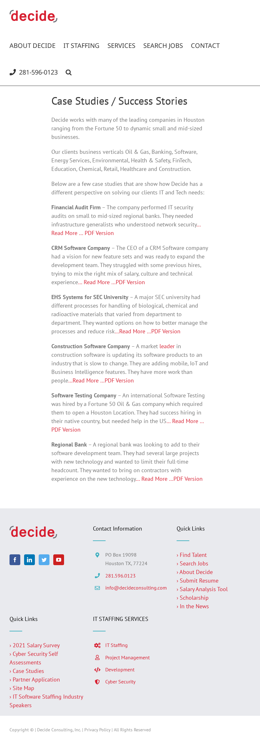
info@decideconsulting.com (136, 587)
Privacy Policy (97, 730)
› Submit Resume (197, 580)
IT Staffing (116, 645)
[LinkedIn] (29, 559)
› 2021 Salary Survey (35, 645)
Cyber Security (120, 681)
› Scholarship (193, 597)
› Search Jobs (192, 563)
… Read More (94, 282)
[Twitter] (44, 559)
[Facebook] (15, 559)
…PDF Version (128, 282)
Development (119, 669)
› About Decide (195, 572)
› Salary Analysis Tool (202, 589)
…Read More (130, 331)
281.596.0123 (120, 575)
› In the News (193, 606)
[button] (69, 72)
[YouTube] (58, 559)
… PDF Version (96, 233)
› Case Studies (27, 671)
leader (167, 346)
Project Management (127, 657)
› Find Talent (192, 554)
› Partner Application (35, 679)
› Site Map (22, 688)
